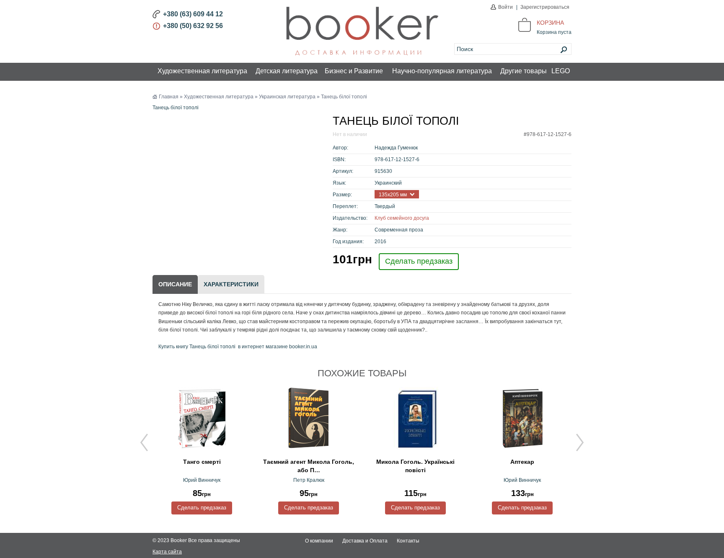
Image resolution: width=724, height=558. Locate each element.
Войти (505, 7)
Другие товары (523, 71)
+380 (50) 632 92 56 (193, 25)
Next (580, 442)
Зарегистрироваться (544, 7)
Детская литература (287, 71)
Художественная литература (202, 71)
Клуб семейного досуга (402, 218)
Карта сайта (167, 552)
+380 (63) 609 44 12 (193, 14)
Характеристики (231, 284)
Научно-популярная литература (442, 71)
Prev (144, 442)
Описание (175, 284)
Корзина (550, 22)
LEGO (560, 71)
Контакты (408, 541)
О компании (319, 541)
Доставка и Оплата (365, 541)
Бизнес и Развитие (354, 71)
